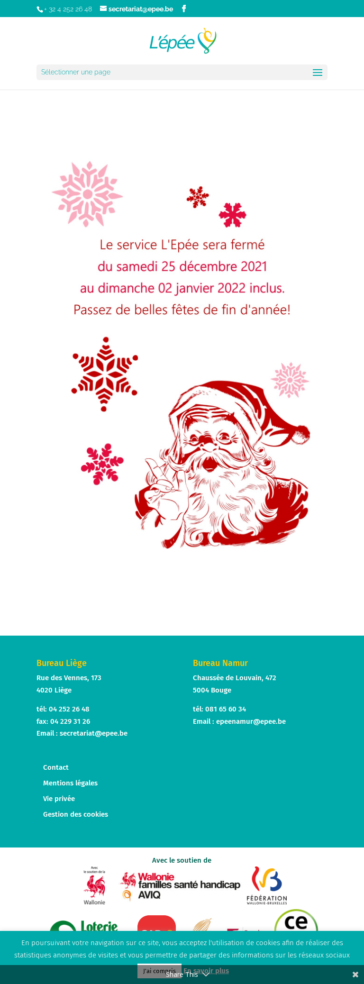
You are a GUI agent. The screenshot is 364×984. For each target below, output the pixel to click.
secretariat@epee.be (93, 733)
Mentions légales (70, 783)
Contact (56, 767)
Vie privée (59, 798)
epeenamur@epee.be (251, 721)
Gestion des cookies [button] (75, 814)
